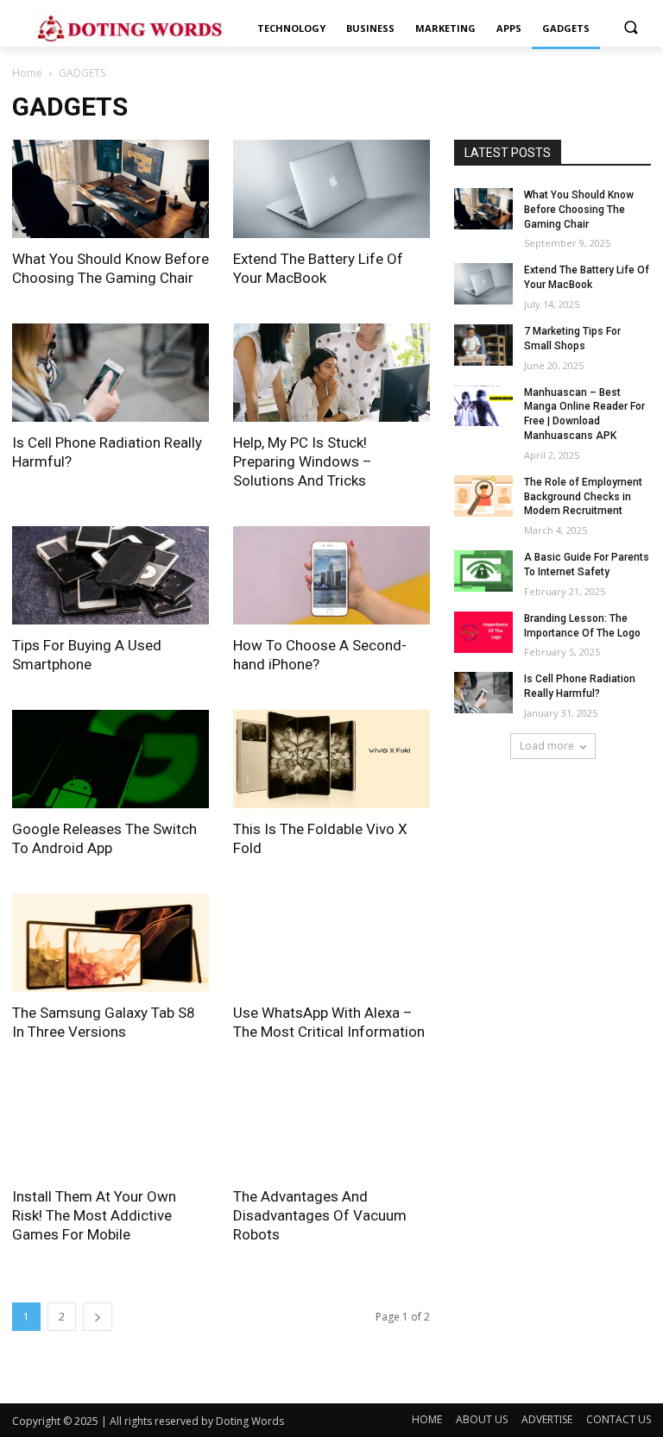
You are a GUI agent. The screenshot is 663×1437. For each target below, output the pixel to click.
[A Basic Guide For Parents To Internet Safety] (483, 571)
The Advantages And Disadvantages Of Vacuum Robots (320, 1215)
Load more (547, 745)
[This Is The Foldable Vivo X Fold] (331, 759)
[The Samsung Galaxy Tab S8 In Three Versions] (110, 943)
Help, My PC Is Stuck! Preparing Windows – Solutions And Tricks (302, 461)
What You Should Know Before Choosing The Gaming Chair (579, 209)
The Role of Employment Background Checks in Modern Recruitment (583, 497)
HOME (427, 1419)
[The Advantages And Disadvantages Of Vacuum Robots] (331, 1126)
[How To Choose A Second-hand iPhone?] (331, 575)
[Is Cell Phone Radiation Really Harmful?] (110, 372)
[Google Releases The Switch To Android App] (110, 759)
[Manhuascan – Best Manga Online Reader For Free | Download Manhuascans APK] (483, 406)
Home (27, 73)
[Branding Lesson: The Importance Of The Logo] (483, 632)
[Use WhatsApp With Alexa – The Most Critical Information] (331, 943)
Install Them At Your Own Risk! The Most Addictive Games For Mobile (94, 1215)
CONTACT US (618, 1419)
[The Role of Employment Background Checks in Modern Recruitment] (483, 496)
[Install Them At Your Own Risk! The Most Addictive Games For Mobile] (110, 1126)
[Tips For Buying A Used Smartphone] (110, 575)
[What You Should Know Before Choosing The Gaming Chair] (110, 189)
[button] (630, 29)
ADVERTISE (546, 1419)
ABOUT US (482, 1419)
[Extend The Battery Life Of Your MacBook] (331, 189)
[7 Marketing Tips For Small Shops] (483, 345)
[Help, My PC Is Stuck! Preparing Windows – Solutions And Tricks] (331, 372)
